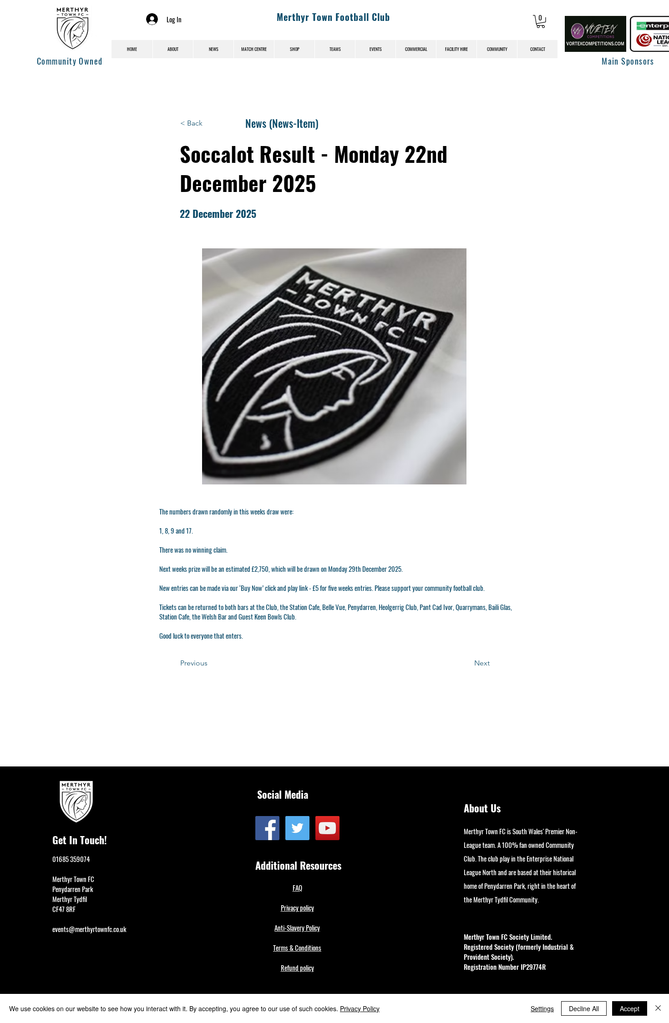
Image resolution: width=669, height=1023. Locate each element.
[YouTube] (327, 828)
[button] (540, 21)
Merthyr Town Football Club (333, 17)
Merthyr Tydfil (69, 899)
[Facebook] (267, 828)
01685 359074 (71, 859)
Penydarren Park (72, 889)
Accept (629, 1008)
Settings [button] (542, 1008)
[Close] (658, 1008)
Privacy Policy (360, 1008)
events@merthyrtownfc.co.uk (89, 929)
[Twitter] (297, 828)
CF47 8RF (64, 909)
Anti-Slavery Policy (297, 927)
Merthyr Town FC (73, 879)
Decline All (584, 1008)
